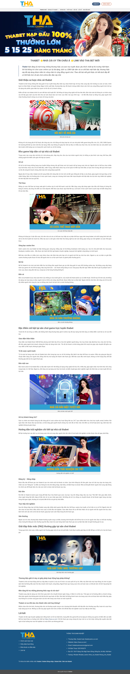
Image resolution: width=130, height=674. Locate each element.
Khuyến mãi (86, 9)
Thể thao (69, 9)
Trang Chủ (43, 9)
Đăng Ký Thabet (53, 9)
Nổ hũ (75, 9)
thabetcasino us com (91, 639)
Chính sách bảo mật (26, 641)
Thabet (24, 67)
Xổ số (80, 9)
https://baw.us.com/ (51, 619)
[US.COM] (27, 4)
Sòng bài (62, 9)
